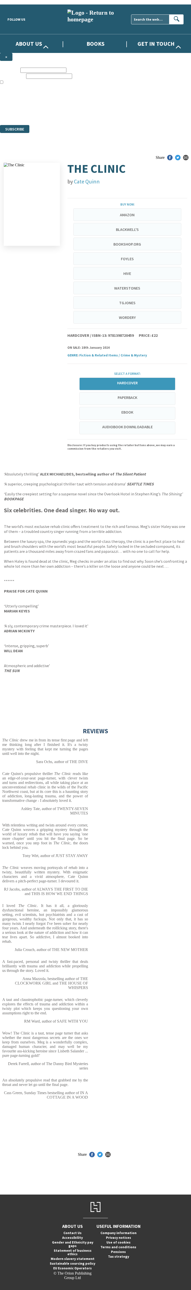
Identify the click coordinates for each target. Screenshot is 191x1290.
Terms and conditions (118, 1247)
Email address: (12, 76)
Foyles (127, 258)
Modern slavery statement (73, 1258)
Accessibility (72, 1237)
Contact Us (72, 1233)
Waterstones (127, 288)
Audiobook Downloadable (127, 426)
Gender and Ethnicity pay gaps (72, 1244)
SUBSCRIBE (14, 129)
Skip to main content (16, 2)
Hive (127, 273)
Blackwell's (127, 229)
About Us (29, 43)
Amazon (127, 214)
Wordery (127, 317)
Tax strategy (118, 1256)
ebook (127, 412)
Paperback (127, 397)
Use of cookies (118, 1242)
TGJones (127, 302)
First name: (9, 70)
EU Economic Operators (72, 1268)
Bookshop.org (127, 244)
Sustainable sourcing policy (72, 1263)
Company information (118, 1233)
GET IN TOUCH (156, 43)
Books (95, 43)
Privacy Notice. (98, 114)
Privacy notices (118, 1237)
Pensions (118, 1251)
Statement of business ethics (73, 1252)
